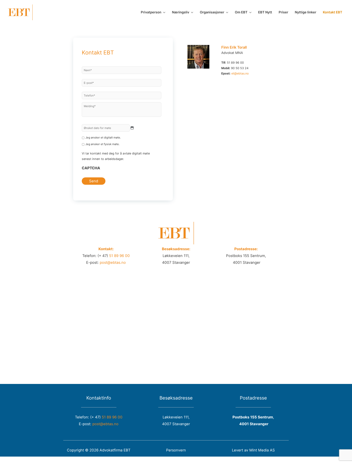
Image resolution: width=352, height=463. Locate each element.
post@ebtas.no (113, 262)
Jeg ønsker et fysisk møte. (102, 144)
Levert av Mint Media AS (253, 450)
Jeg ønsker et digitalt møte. (103, 137)
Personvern (176, 450)
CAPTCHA (91, 168)
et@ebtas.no (240, 73)
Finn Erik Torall (234, 47)
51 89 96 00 (119, 256)
